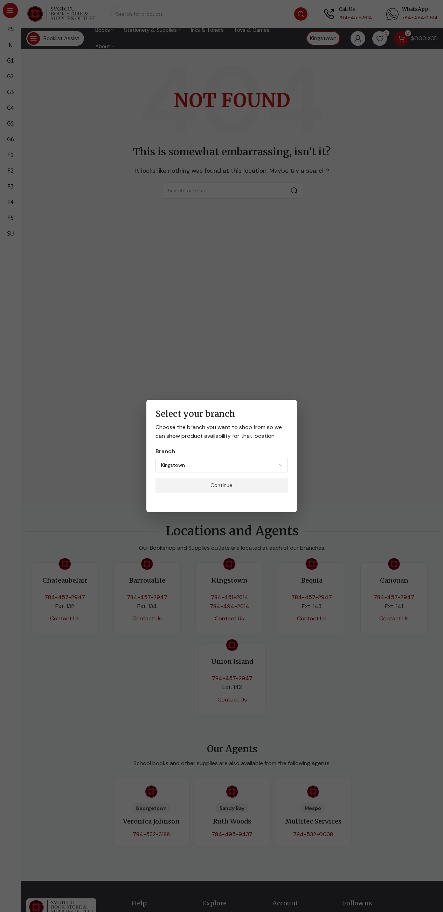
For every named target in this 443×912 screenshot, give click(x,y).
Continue (221, 485)
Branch (165, 451)
